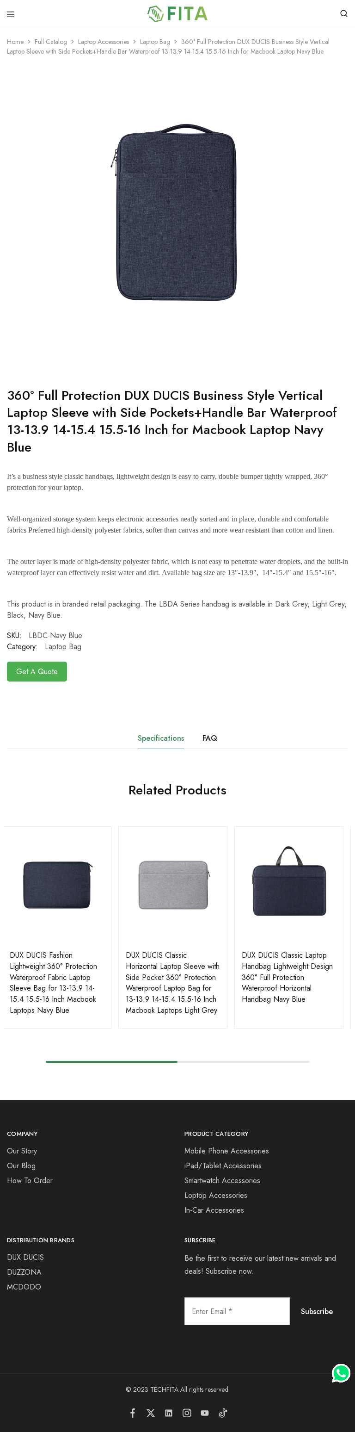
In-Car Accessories (214, 1210)
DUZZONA (24, 1272)
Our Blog (21, 1165)
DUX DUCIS (25, 1257)
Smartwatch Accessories (222, 1180)
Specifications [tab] (161, 738)
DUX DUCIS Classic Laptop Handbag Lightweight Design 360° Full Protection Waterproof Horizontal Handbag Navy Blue (287, 977)
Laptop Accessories (103, 41)
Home (15, 41)
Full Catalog (51, 41)
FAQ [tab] (209, 738)
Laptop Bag (155, 41)
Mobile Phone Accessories (226, 1151)
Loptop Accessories (215, 1195)
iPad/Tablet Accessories (223, 1165)
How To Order (30, 1180)
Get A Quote (37, 671)
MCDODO (24, 1287)
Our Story (22, 1151)
